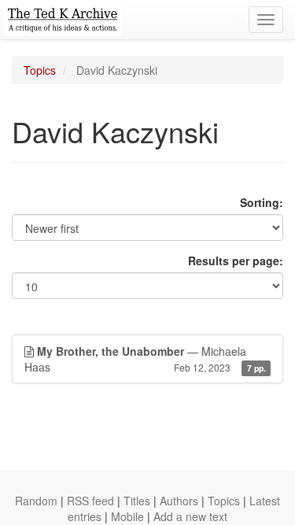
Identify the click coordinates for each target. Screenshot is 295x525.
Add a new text (190, 516)
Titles (137, 500)
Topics (40, 70)
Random (36, 500)
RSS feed (90, 500)
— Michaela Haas (145, 359)
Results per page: (235, 260)
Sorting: (261, 202)
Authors (179, 500)
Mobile (127, 516)
